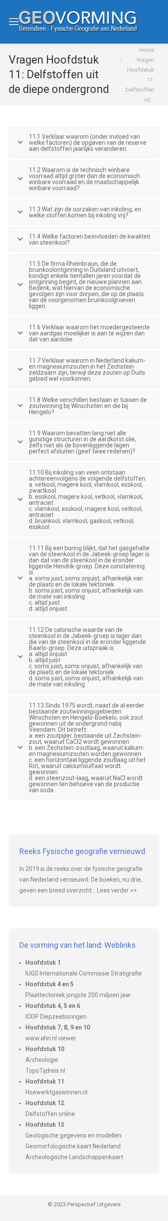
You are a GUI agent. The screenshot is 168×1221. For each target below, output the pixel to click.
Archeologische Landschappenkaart (74, 1157)
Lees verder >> (117, 890)
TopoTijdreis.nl (45, 1070)
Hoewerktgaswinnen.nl (56, 1092)
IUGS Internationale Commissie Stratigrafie (83, 973)
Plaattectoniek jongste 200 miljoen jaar (78, 994)
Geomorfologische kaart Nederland (73, 1146)
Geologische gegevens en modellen (73, 1135)
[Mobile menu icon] (14, 21)
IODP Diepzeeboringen (56, 1016)
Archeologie (41, 1059)
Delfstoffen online (50, 1113)
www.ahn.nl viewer (50, 1038)
